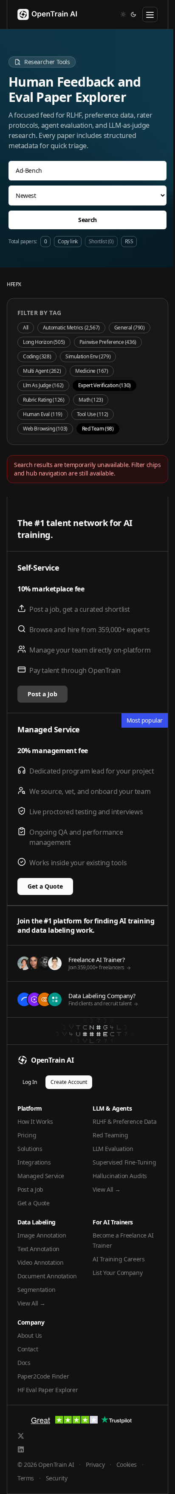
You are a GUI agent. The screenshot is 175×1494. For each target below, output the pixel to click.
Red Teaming (110, 1135)
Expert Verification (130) (104, 385)
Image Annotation (41, 1235)
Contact (27, 1349)
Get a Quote (45, 886)
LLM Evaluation (113, 1149)
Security (57, 1478)
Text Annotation (38, 1249)
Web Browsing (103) (45, 428)
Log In (30, 1082)
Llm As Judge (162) (43, 385)
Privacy (95, 1464)
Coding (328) (37, 356)
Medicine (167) (91, 370)
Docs (23, 1363)
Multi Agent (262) (42, 370)
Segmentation (36, 1290)
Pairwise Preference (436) (107, 342)
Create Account (69, 1082)
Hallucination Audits (120, 1176)
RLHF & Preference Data (124, 1121)
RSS (129, 241)
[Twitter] (20, 1435)
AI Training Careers (118, 1259)
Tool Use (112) (92, 414)
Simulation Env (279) (87, 356)
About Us (29, 1335)
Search (87, 220)
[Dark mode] (133, 14)
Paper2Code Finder (43, 1376)
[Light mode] (123, 14)
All (25, 327)
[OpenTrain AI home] (42, 14)
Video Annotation (40, 1262)
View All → (107, 1189)
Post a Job (42, 694)
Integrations (34, 1162)
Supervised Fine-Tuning (124, 1162)
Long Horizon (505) (44, 342)
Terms (25, 1478)
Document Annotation (46, 1276)
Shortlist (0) (101, 241)
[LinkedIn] (20, 1449)
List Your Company (117, 1273)
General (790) (129, 327)
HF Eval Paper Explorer (47, 1390)
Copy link (67, 241)
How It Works (35, 1121)
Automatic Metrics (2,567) (71, 327)
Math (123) (91, 399)
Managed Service (40, 1176)
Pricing (26, 1135)
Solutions (29, 1149)
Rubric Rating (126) (43, 399)
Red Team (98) (98, 428)
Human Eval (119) (42, 414)
